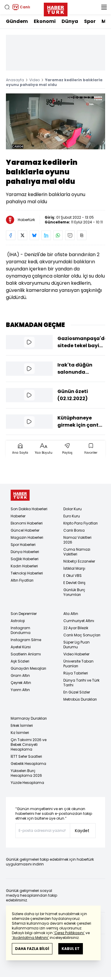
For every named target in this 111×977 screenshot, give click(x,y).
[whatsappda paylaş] (58, 235)
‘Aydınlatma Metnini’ (30, 937)
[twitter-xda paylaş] (22, 235)
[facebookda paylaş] (10, 235)
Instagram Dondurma (20, 630)
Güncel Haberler (25, 530)
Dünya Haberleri (25, 551)
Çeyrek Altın (21, 682)
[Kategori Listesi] (104, 7)
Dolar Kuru (72, 508)
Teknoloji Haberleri (27, 573)
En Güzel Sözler (76, 692)
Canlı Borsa (74, 530)
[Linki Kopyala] (81, 235)
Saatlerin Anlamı (26, 654)
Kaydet (82, 831)
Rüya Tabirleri (75, 673)
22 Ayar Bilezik (75, 627)
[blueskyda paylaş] (34, 235)
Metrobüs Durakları (80, 699)
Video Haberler (76, 654)
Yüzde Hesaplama (27, 782)
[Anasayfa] (20, 495)
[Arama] (7, 7)
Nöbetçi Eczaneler (79, 561)
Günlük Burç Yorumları (74, 592)
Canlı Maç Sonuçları (81, 635)
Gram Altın (20, 675)
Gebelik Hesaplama (28, 763)
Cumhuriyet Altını (78, 620)
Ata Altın (70, 613)
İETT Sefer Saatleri (26, 756)
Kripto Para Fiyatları (80, 523)
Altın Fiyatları (22, 580)
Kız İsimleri (20, 732)
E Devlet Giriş (74, 582)
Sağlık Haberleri (24, 558)
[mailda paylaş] (70, 235)
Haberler (18, 516)
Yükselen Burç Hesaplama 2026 (26, 773)
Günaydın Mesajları (28, 668)
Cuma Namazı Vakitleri (76, 552)
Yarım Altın (20, 689)
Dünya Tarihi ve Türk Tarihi (81, 683)
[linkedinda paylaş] (46, 235)
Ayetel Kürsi (21, 646)
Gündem (17, 21)
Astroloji (18, 620)
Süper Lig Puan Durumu (76, 644)
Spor (90, 21)
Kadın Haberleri (24, 566)
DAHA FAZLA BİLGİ (32, 948)
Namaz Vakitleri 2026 (77, 540)
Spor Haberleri (23, 544)
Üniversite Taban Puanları (78, 663)
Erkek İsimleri (22, 725)
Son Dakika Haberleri (29, 508)
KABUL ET (71, 948)
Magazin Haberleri (27, 537)
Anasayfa (15, 79)
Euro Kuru (71, 516)
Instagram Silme (26, 639)
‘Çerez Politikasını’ (69, 932)
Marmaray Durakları (29, 718)
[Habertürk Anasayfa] (55, 8)
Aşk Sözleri (20, 661)
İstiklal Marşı (74, 568)
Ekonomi (45, 21)
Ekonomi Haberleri (27, 523)
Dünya (70, 21)
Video (34, 79)
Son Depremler (24, 613)
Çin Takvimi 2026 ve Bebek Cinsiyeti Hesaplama (28, 744)
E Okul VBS (72, 575)
